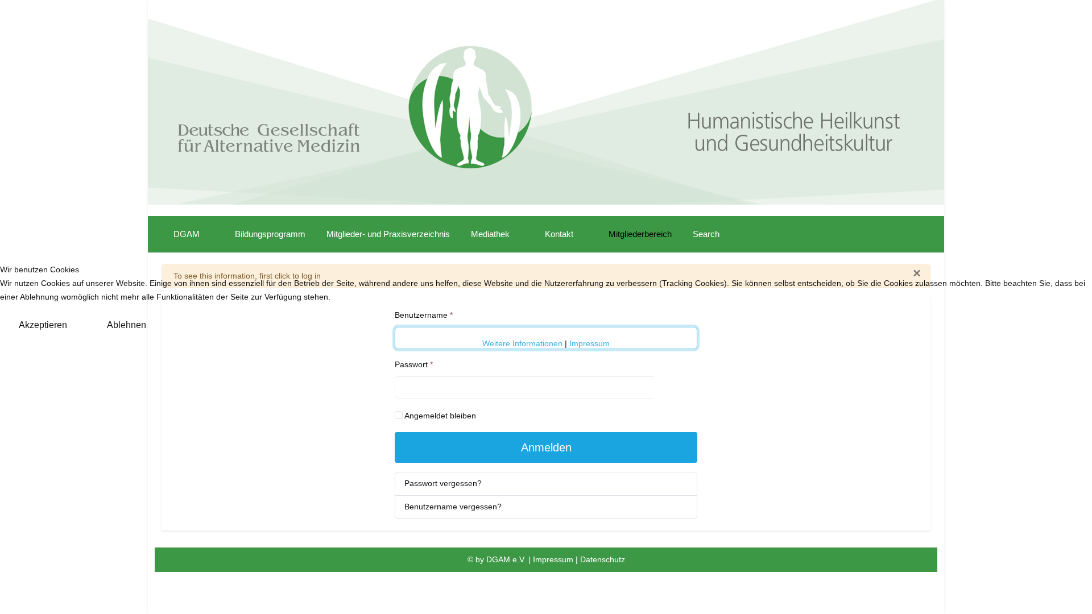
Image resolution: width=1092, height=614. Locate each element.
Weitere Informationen (522, 343)
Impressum (589, 343)
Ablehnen (126, 325)
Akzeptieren (43, 325)
